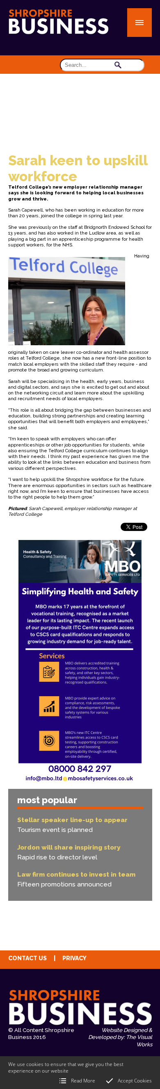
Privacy (74, 958)
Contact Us (27, 958)
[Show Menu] (139, 22)
